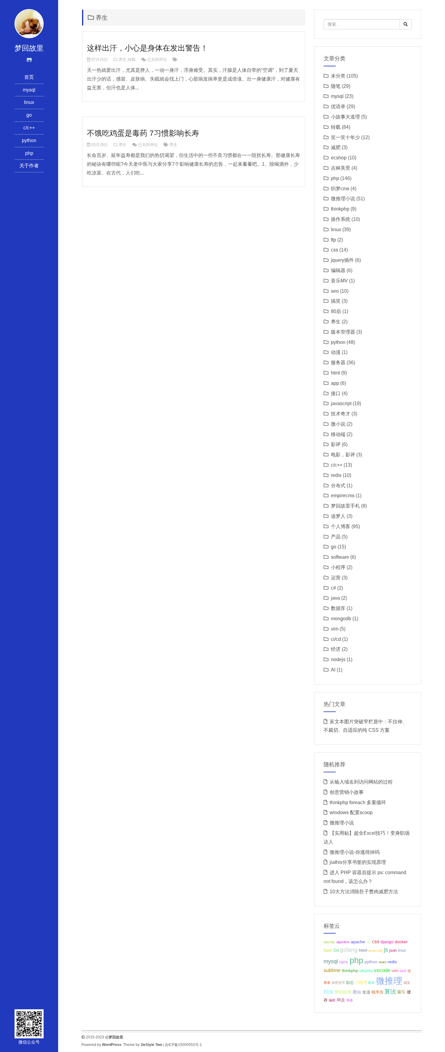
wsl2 (403, 971)
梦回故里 (343, 992)
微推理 (389, 981)
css (334, 249)
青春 (349, 1000)
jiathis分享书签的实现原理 (358, 862)
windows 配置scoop (351, 812)
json (393, 950)
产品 (336, 536)
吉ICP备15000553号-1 (183, 1045)
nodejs (338, 659)
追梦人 (338, 516)
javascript (341, 403)
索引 (401, 992)
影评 (336, 444)
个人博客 (340, 526)
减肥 (336, 147)
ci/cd (336, 639)
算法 (390, 991)
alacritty (329, 942)
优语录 (338, 106)
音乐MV (339, 280)
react (382, 962)
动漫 (336, 352)
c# (333, 588)
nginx (343, 962)
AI (333, 669)
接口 (336, 393)
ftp (333, 239)
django (387, 941)
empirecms (342, 495)
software (340, 557)
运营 (336, 577)
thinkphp (340, 208)
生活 (366, 992)
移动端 (338, 434)
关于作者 (29, 165)
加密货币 (338, 982)
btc (368, 942)
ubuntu (366, 970)
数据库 (338, 608)
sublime (332, 970)
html (335, 372)
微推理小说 (343, 198)
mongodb (341, 618)
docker (401, 941)
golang (349, 950)
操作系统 (340, 219)
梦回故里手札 (345, 505)
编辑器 (338, 270)
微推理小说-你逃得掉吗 (355, 852)
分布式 (338, 485)
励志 (350, 982)
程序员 (377, 992)
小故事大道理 (345, 116)
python (29, 140)
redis (336, 475)
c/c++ (29, 127)
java (335, 598)
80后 (336, 311)
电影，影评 (343, 454)
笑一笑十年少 (345, 137)
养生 (123, 59)
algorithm (343, 942)
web (394, 971)
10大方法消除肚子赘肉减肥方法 (364, 891)
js (386, 949)
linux (29, 102)
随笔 (336, 86)
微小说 (338, 424)
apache (358, 941)
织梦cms (340, 188)
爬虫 (357, 992)
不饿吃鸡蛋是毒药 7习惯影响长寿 (143, 133)
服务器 (338, 362)
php (29, 153)
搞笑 (336, 301)
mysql (29, 89)
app (335, 383)
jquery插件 (342, 260)
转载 (132, 59)
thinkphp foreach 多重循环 (358, 802)
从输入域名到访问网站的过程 (361, 781)
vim (334, 628)
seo (335, 291)
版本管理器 (343, 332)
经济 (336, 649)
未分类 (338, 75)
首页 (29, 77)
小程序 (338, 567)
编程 (332, 1000)
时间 (328, 991)
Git (336, 950)
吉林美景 (340, 168)
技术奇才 (340, 413)
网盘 (341, 999)
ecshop (339, 157)
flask (328, 950)
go (29, 115)
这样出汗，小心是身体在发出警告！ (147, 48)
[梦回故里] (29, 23)
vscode (382, 970)
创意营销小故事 (347, 792)
